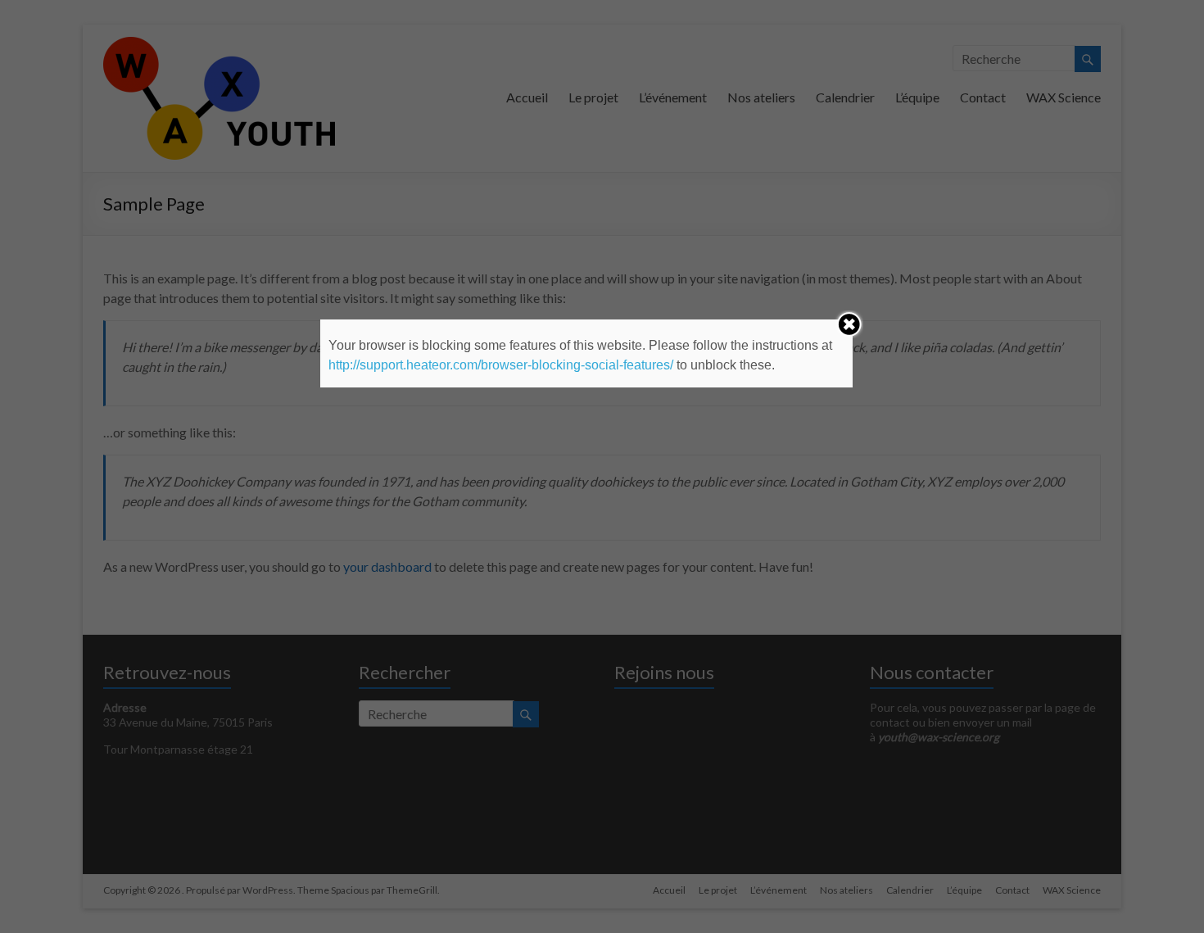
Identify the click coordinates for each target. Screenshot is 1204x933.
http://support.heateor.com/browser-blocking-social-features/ (500, 365)
